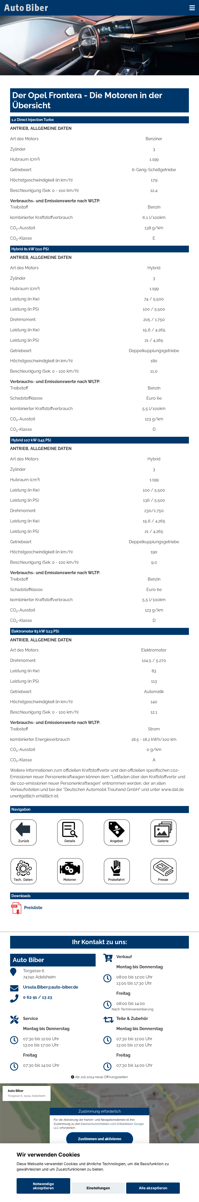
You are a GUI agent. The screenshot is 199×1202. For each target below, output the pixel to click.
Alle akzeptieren (153, 1188)
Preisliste (32, 907)
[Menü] (192, 7)
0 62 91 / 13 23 (37, 997)
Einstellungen (98, 1188)
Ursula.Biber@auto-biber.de (50, 987)
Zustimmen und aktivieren (99, 1139)
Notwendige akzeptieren (43, 1186)
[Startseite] (27, 7)
